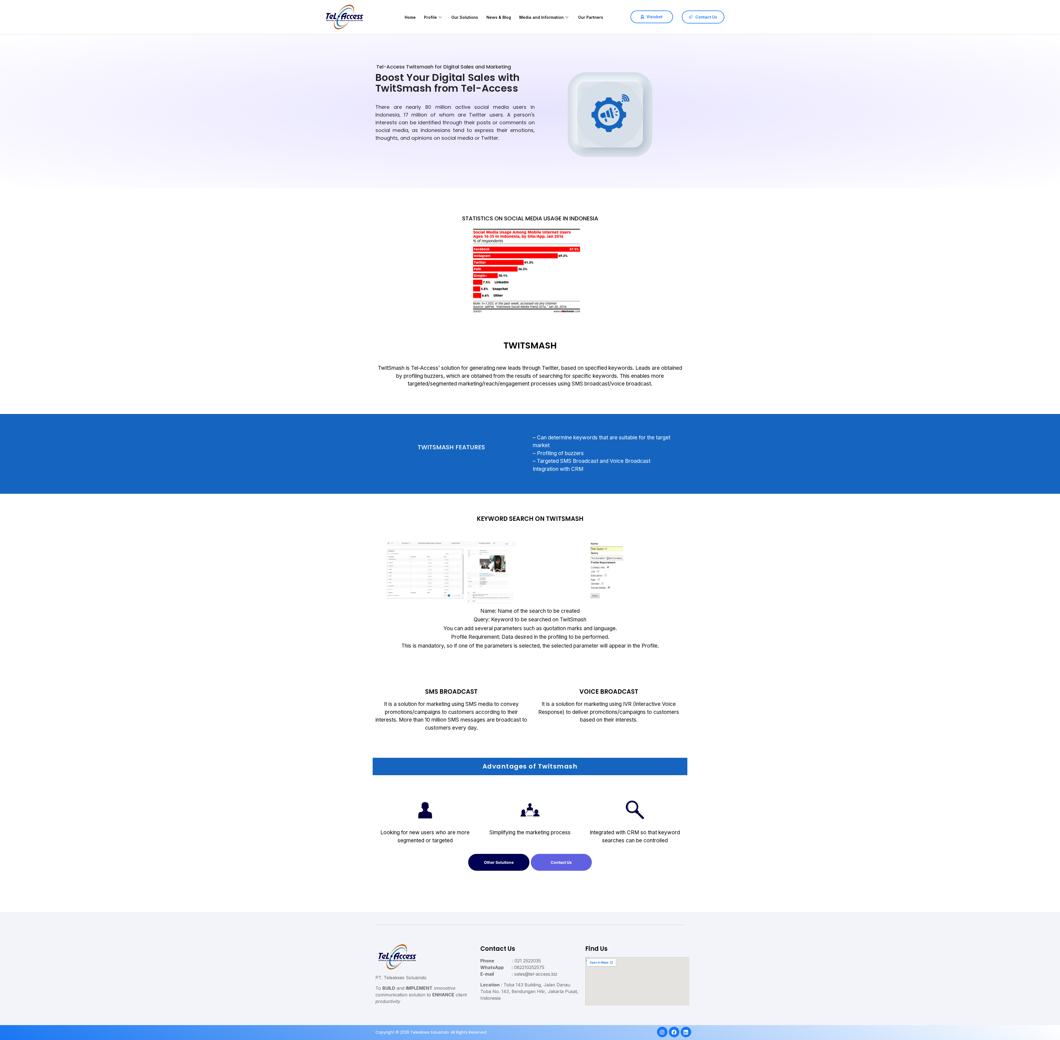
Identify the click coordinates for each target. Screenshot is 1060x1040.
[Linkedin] (685, 1032)
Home (410, 17)
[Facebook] (674, 1032)
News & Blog (498, 17)
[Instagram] (662, 1032)
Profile (430, 17)
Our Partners (590, 17)
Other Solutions (499, 862)
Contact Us (561, 862)
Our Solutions (464, 17)
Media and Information (541, 17)
